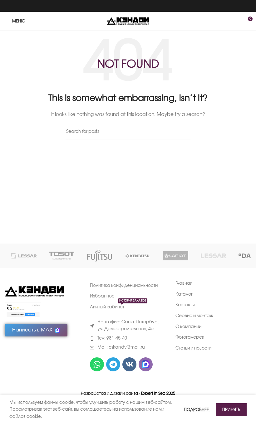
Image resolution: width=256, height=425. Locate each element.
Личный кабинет (118, 305)
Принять (231, 410)
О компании (188, 327)
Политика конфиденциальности (124, 286)
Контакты (185, 305)
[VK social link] (128, 6)
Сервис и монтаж (194, 316)
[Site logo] (128, 21)
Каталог (184, 294)
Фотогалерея (189, 338)
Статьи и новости (193, 348)
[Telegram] (113, 364)
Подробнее (197, 410)
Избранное (102, 296)
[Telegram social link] (136, 6)
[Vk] (129, 364)
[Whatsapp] (97, 364)
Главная (183, 284)
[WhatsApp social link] (120, 6)
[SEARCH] (183, 132)
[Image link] (34, 292)
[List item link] (128, 338)
